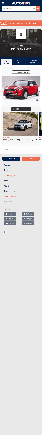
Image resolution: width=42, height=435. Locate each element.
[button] (39, 89)
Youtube (11, 223)
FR (8, 232)
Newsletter (29, 223)
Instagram (29, 218)
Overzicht (6, 63)
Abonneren (30, 159)
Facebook (11, 218)
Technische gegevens (33, 62)
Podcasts (29, 214)
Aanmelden (11, 159)
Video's (11, 214)
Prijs (18, 62)
